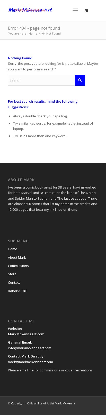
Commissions (18, 265)
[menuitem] (76, 10)
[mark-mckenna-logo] (44, 10)
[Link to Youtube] (79, 408)
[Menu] (75, 10)
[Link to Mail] (86, 408)
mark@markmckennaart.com (30, 362)
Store (12, 274)
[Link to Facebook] (63, 408)
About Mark (17, 257)
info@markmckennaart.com (29, 348)
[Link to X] (71, 408)
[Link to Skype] (94, 408)
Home (12, 249)
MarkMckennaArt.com (26, 334)
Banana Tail (17, 290)
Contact (14, 282)
